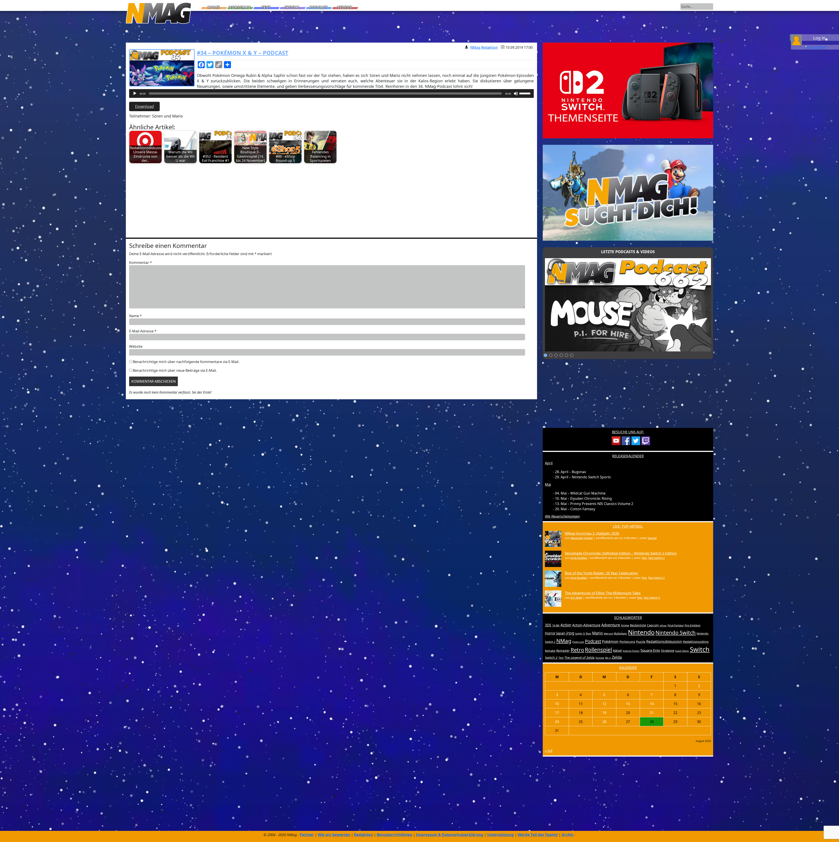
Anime (625, 625)
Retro (577, 649)
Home (214, 7)
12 (604, 703)
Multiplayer (620, 633)
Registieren (816, 47)
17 (557, 712)
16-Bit (556, 625)
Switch (699, 649)
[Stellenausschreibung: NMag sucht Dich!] (628, 192)
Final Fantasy (675, 625)
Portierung (627, 642)
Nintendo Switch (675, 632)
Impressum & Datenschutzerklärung (449, 834)
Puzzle (640, 642)
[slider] (525, 93)
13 (628, 703)
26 (604, 721)
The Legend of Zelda (579, 657)
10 (557, 703)
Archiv (568, 834)
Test (266, 7)
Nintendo (641, 632)
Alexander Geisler (581, 538)
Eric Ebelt (576, 598)
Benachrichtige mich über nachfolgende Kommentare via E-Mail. (186, 361)
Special (292, 7)
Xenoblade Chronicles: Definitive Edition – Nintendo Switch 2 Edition (621, 553)
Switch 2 (551, 657)
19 (604, 712)
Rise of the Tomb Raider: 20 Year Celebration (601, 573)
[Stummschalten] (516, 93)
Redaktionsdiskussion (664, 641)
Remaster (563, 651)
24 (557, 721)
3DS (548, 625)
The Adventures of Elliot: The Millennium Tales (603, 593)
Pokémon (610, 641)
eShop (663, 625)
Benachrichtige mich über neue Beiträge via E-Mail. (175, 370)
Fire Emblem (692, 625)
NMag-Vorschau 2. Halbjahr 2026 (592, 533)
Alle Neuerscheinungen (562, 516)
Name (135, 315)
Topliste (599, 657)
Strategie (667, 650)
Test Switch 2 (656, 558)
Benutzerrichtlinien (394, 834)
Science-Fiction (631, 650)
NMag (563, 640)
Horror (550, 633)
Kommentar (140, 262)
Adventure (610, 625)
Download (144, 106)
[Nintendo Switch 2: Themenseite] (628, 90)
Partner (307, 834)
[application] (331, 94)
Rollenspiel (598, 649)
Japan (560, 633)
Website (135, 346)
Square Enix (650, 650)
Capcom (653, 625)
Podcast (318, 7)
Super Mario (682, 650)
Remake (550, 651)
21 (652, 712)
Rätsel (617, 650)
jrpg (570, 633)
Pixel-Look (578, 641)
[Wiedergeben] (135, 93)
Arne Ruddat (578, 558)
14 (652, 703)
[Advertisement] (260, 198)
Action (565, 625)
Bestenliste (638, 625)
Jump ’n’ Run (583, 633)
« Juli (548, 750)
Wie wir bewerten (334, 834)
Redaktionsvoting (696, 642)
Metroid (608, 633)
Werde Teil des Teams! (538, 834)
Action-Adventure (586, 625)
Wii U (608, 657)
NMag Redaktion (484, 47)
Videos (344, 7)
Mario (597, 633)
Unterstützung (500, 834)
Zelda (617, 657)
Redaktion (363, 834)
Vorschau (240, 7)
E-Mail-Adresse (142, 331)
